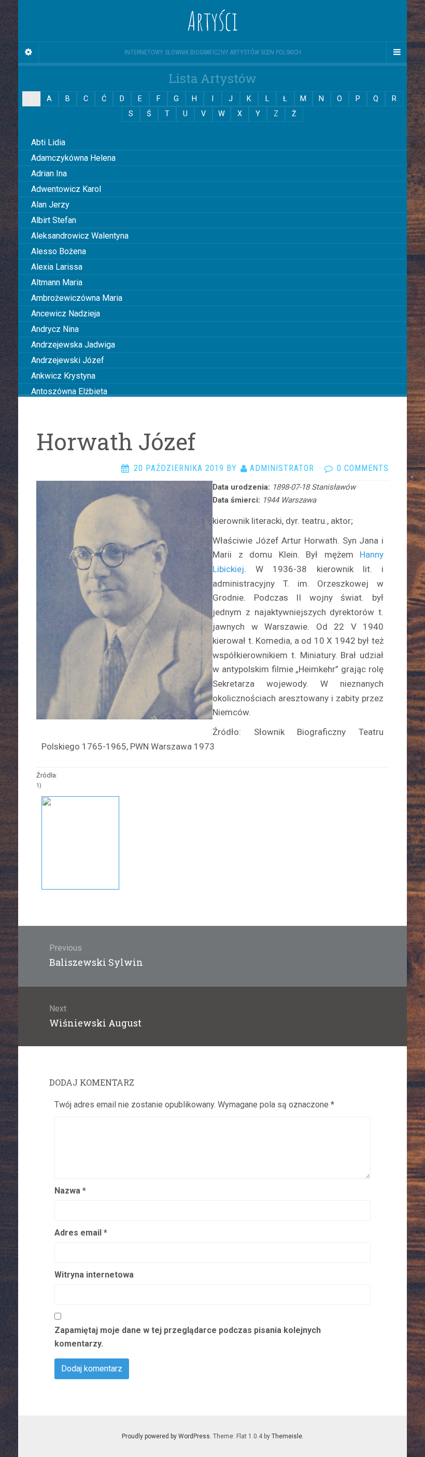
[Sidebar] (28, 52)
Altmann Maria (56, 282)
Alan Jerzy (50, 205)
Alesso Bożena (58, 251)
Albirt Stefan (53, 220)
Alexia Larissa (56, 267)
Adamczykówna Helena (73, 158)
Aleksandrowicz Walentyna (80, 236)
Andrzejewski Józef (67, 360)
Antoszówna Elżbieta (69, 391)
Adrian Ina (49, 173)
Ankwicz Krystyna (63, 376)
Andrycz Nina (55, 329)
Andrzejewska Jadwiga (73, 345)
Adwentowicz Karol (66, 189)
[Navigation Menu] (396, 52)
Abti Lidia (48, 142)
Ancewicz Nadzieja (65, 313)
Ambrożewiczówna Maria (76, 298)
